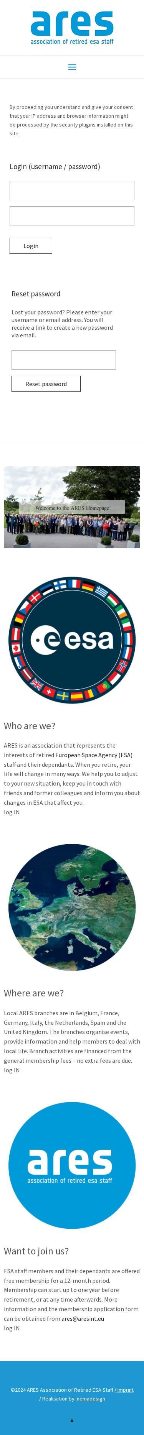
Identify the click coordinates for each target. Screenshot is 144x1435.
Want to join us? (36, 1251)
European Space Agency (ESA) (93, 755)
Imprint (125, 1389)
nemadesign (91, 1398)
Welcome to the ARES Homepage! (73, 507)
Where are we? (34, 993)
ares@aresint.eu (82, 1318)
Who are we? (29, 726)
